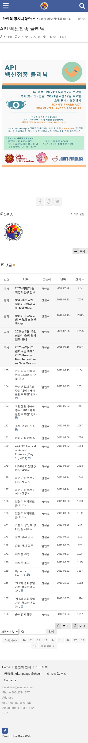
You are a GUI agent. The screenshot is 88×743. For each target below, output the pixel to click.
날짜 (63, 279)
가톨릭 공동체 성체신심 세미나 (25, 527)
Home (6, 667)
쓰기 (65, 626)
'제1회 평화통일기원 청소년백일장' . (25, 587)
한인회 (8, 37)
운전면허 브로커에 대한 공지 (25, 480)
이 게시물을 (77, 214)
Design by (16, 736)
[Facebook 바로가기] (5, 730)
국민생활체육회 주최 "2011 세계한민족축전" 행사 (26, 391)
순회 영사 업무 (24, 537)
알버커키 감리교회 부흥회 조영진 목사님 (25, 320)
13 (45, 640)
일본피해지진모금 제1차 (25, 503)
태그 (82, 626)
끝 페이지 (46, 646)
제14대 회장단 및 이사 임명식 (26, 468)
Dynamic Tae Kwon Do (23, 573)
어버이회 (42, 667)
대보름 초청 (22, 554)
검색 (51, 631)
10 (24, 640)
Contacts (10, 680)
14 (53, 640)
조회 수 (79, 279)
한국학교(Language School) (23, 673)
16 (68, 640)
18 (82, 640)
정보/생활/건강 (56, 673)
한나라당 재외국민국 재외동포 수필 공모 (25, 375)
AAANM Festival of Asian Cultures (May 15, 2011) (25, 452)
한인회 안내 (23, 667)
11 (31, 640)
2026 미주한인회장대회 (55, 19)
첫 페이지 (12, 640)
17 (75, 640)
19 (34, 646)
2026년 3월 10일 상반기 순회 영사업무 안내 (25, 335)
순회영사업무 (23, 614)
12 (38, 640)
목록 (82, 251)
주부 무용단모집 (25, 426)
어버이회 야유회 (25, 438)
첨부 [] (8, 214)
